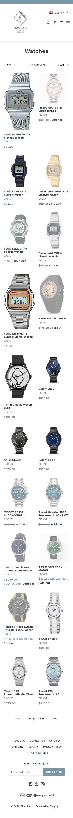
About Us (19, 740)
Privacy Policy (52, 746)
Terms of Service (36, 752)
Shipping (17, 746)
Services (55, 740)
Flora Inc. (26, 806)
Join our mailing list (36, 763)
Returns (33, 746)
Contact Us (37, 740)
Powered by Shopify (47, 806)
